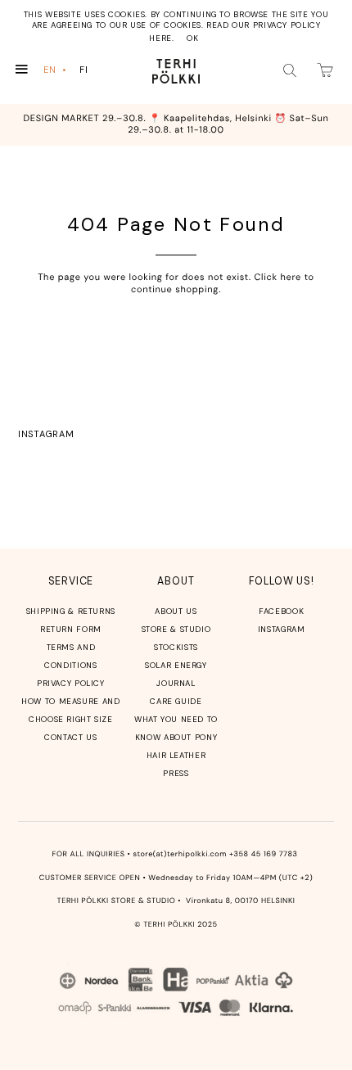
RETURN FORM (71, 629)
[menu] (69, 70)
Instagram (46, 434)
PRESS (175, 773)
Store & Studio (176, 629)
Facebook (281, 611)
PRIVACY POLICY (71, 683)
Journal (175, 683)
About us (175, 611)
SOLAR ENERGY (176, 665)
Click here (277, 277)
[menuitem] (56, 70)
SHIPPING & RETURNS (70, 611)
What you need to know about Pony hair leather (176, 737)
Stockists (176, 647)
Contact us (70, 737)
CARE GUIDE (175, 701)
